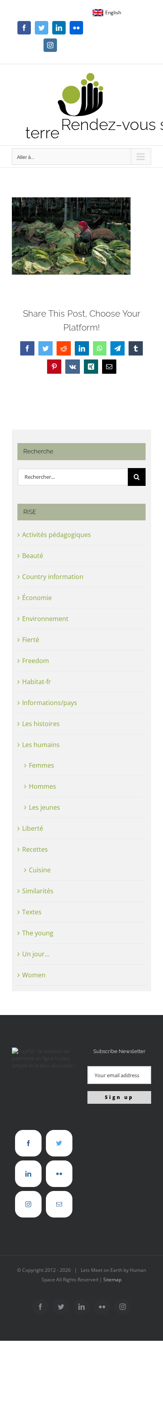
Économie (37, 597)
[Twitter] (59, 1143)
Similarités (37, 891)
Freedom (35, 660)
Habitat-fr (36, 681)
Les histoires (41, 723)
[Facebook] (28, 1143)
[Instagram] (28, 1204)
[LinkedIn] (28, 1173)
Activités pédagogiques (56, 534)
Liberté (32, 828)
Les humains (41, 744)
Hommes (42, 786)
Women (33, 975)
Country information (52, 576)
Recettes (35, 849)
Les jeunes (44, 807)
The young (37, 933)
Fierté (30, 639)
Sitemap (112, 1279)
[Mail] (59, 1204)
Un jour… (35, 954)
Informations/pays (49, 702)
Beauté (32, 555)
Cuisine (40, 870)
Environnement (45, 618)
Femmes (41, 765)
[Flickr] (59, 1173)
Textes (32, 912)
